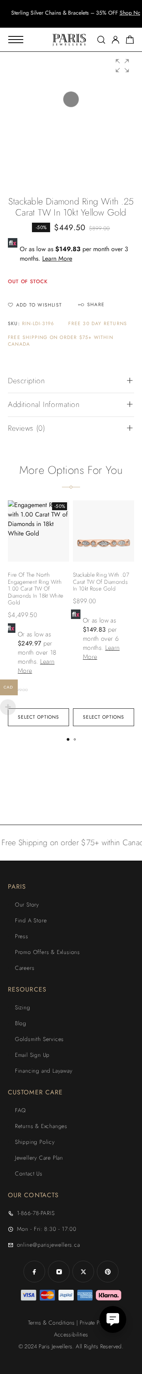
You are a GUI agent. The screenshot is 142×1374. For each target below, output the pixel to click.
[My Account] (116, 40)
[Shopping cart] (130, 41)
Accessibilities (71, 1334)
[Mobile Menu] (16, 39)
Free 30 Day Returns (97, 323)
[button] (64, 20)
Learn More (57, 258)
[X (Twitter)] (83, 1271)
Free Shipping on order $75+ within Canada (60, 341)
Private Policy (95, 1323)
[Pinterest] (107, 1271)
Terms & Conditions (51, 1323)
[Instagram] (59, 1271)
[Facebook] (34, 1271)
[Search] (101, 40)
